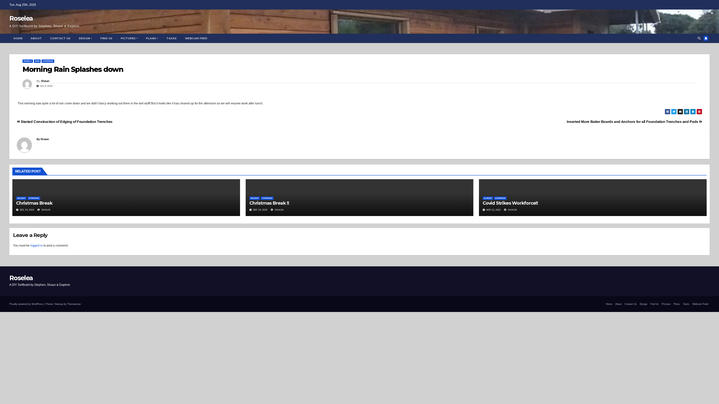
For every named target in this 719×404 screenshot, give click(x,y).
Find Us (106, 38)
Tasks (171, 38)
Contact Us (60, 38)
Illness (488, 198)
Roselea (21, 18)
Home (17, 38)
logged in (36, 245)
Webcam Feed (196, 38)
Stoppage (48, 61)
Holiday (21, 198)
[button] (699, 38)
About (36, 38)
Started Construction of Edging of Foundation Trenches (66, 122)
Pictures (128, 38)
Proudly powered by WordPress (26, 304)
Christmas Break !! (269, 203)
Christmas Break (34, 203)
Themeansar (74, 304)
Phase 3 (28, 61)
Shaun (45, 81)
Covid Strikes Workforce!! (510, 203)
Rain (37, 61)
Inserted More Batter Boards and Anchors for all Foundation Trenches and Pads (633, 122)
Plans (151, 38)
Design (84, 38)
